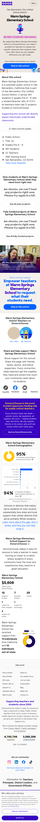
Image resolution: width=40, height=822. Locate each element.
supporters (10, 738)
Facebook (15, 392)
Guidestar (22, 731)
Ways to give (7, 695)
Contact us (24, 695)
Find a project (7, 673)
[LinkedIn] (16, 762)
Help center (20, 665)
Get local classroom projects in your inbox (20, 769)
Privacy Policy (14, 806)
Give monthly (7, 676)
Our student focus (26, 676)
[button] (5, 389)
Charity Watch (14, 728)
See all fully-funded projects (20, 236)
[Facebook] (23, 762)
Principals (8, 782)
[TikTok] (31, 762)
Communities (25, 684)
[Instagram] (9, 762)
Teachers (28, 779)
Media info (24, 691)
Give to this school (20, 66)
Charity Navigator (28, 728)
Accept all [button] (20, 818)
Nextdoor (34, 392)
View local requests (15, 163)
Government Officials (20, 785)
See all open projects (20, 204)
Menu (33, 3)
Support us (6, 687)
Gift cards (6, 680)
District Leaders (23, 782)
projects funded (29, 738)
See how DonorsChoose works (20, 432)
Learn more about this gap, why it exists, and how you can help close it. (20, 525)
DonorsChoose (7, 3)
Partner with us (7, 684)
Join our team (25, 680)
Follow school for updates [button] (21, 129)
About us (23, 673)
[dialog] (20, 806)
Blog (21, 687)
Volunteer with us (8, 691)
